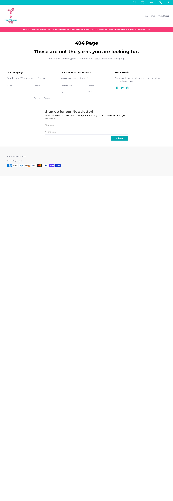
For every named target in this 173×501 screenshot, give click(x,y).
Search (9, 86)
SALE (90, 92)
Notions (91, 86)
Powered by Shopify (14, 161)
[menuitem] (135, 2)
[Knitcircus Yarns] (11, 16)
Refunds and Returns (42, 98)
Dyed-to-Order (66, 92)
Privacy (37, 92)
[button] (146, 2)
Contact (37, 86)
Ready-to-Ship (66, 86)
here (97, 58)
